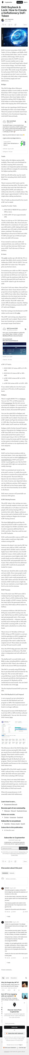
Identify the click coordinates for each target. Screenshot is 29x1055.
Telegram (7, 811)
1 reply (8, 916)
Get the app (22, 1047)
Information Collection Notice (17, 853)
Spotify (23, 824)
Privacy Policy (19, 1040)
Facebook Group (22, 811)
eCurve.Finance (18, 336)
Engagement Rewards (10, 804)
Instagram (13, 817)
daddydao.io (22, 458)
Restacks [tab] (12, 873)
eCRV (5, 258)
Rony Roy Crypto (12, 988)
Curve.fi (3, 755)
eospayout (9, 403)
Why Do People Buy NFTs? (10, 982)
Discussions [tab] (14, 978)
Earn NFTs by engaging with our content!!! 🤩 (9, 995)
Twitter (6, 817)
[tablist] (8, 873)
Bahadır (7, 888)
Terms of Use (22, 852)
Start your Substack (10, 1047)
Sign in (25, 2)
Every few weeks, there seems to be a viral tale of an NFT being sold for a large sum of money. (10, 985)
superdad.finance (6, 460)
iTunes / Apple (15, 824)
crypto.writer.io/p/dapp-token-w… (12, 138)
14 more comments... (6, 970)
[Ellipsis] (27, 888)
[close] (24, 1003)
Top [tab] (3, 978)
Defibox (3, 759)
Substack (6, 1051)
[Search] (26, 978)
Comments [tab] (5, 873)
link (17, 685)
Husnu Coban (8, 922)
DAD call (10, 522)
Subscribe (19, 2)
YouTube (7, 824)
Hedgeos (22, 399)
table (18, 313)
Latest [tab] (7, 978)
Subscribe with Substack (15, 1033)
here (11, 717)
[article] (14, 986)
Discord (13, 811)
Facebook (20, 817)
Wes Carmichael (9, 19)
